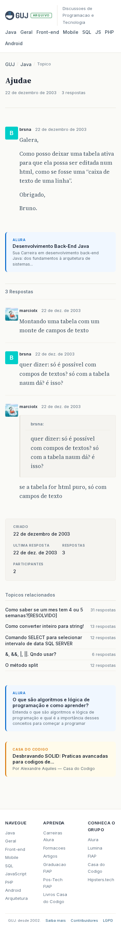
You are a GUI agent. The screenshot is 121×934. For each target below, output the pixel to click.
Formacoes (54, 848)
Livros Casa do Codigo (55, 898)
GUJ (10, 64)
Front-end (15, 849)
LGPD (108, 920)
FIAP (92, 856)
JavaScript (15, 873)
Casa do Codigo (96, 868)
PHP (109, 32)
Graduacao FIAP (54, 868)
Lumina (95, 848)
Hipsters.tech (101, 879)
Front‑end (47, 32)
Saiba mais (55, 920)
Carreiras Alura (52, 836)
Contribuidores (84, 920)
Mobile (70, 32)
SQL (86, 32)
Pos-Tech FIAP (53, 883)
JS (98, 32)
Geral (26, 32)
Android (14, 43)
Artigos (50, 856)
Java (10, 32)
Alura (93, 839)
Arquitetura (16, 898)
